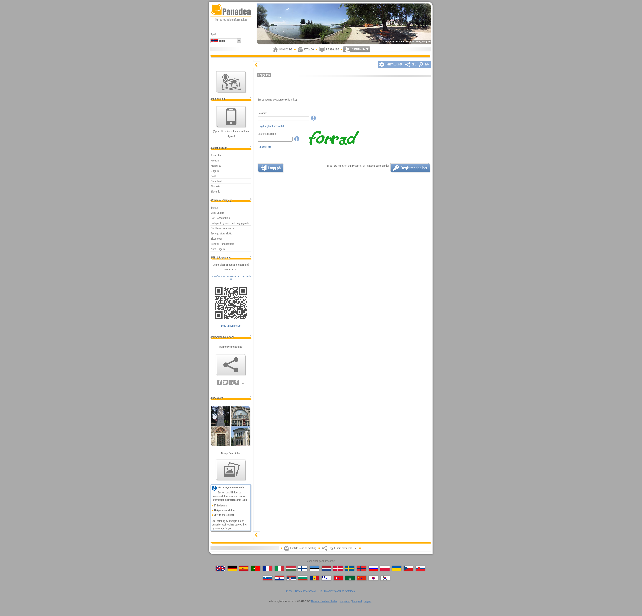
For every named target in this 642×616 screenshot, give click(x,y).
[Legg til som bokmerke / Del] (231, 365)
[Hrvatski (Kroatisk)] (279, 578)
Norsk (222, 41)
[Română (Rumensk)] (314, 578)
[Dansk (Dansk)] (338, 568)
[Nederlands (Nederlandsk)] (326, 568)
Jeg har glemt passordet (271, 126)
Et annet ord (265, 147)
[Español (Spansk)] (244, 568)
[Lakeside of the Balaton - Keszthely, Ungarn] (344, 24)
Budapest (357, 601)
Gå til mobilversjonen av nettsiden (337, 591)
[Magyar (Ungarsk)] (291, 568)
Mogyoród (345, 601)
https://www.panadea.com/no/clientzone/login (231, 277)
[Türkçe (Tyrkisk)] (338, 578)
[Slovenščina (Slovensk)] (268, 578)
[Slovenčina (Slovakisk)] (420, 568)
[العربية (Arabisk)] (350, 578)
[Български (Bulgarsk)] (303, 578)
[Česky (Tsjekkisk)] (408, 568)
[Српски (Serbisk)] (291, 578)
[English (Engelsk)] (220, 568)
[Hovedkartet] (231, 82)
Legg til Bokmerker (231, 325)
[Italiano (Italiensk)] (279, 568)
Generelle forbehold (305, 591)
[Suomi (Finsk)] (302, 568)
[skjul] (256, 64)
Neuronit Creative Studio (324, 601)
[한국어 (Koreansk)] (385, 578)
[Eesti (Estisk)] (314, 568)
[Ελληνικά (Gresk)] (326, 578)
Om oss (288, 591)
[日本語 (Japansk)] (373, 578)
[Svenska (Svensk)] (349, 568)
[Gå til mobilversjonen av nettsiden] (231, 116)
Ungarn (367, 601)
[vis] (256, 534)
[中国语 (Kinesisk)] (361, 578)
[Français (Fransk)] (267, 568)
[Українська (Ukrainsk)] (396, 568)
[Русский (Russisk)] (373, 568)
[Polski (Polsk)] (385, 568)
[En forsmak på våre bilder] (231, 469)
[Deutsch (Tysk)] (232, 568)
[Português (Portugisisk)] (255, 568)
